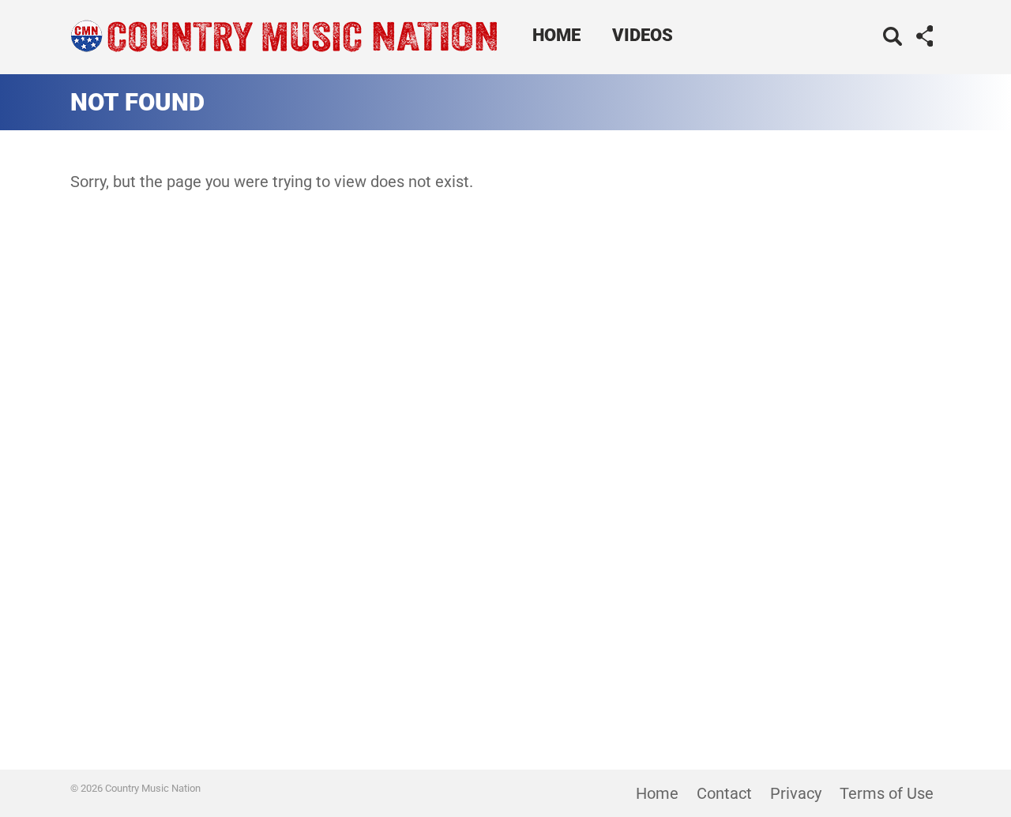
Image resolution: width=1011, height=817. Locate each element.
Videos (642, 35)
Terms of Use (887, 793)
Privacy (795, 793)
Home (556, 35)
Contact (724, 793)
